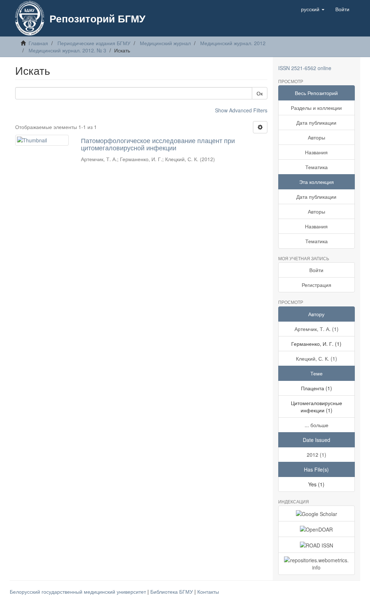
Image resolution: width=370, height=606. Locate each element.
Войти (316, 270)
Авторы (316, 137)
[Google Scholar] (316, 513)
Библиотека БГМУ (172, 591)
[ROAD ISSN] (316, 545)
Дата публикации (316, 122)
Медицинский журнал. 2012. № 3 (67, 50)
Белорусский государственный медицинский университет (78, 591)
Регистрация (316, 284)
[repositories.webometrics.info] (316, 564)
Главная (38, 43)
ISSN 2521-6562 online (304, 68)
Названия (316, 152)
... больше (316, 425)
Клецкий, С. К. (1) (316, 358)
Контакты (208, 591)
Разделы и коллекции (316, 107)
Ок (260, 93)
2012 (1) (316, 454)
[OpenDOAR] (316, 529)
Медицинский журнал (165, 43)
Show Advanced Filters (241, 110)
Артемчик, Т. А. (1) (316, 328)
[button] (313, 9)
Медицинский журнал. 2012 (233, 43)
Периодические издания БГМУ (93, 43)
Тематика (316, 167)
